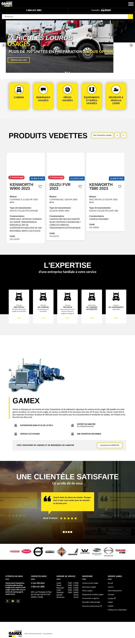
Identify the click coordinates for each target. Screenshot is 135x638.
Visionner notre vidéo (19, 60)
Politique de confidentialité (117, 610)
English (110, 602)
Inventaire (95, 10)
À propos (111, 594)
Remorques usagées (89, 587)
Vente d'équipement (115, 590)
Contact (110, 587)
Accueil (110, 583)
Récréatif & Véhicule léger (91, 602)
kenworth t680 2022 (101, 186)
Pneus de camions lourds (91, 606)
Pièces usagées (87, 590)
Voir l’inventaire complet (102, 135)
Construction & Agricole (90, 598)
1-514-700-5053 (38, 583)
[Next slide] (131, 45)
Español (110, 606)
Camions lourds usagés (90, 583)
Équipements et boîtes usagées (92, 594)
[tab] (65, 72)
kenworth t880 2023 (61, 186)
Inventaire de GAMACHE (109, 445)
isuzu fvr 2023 (20, 186)
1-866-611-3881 (34, 10)
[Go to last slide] (4, 45)
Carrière (110, 598)
